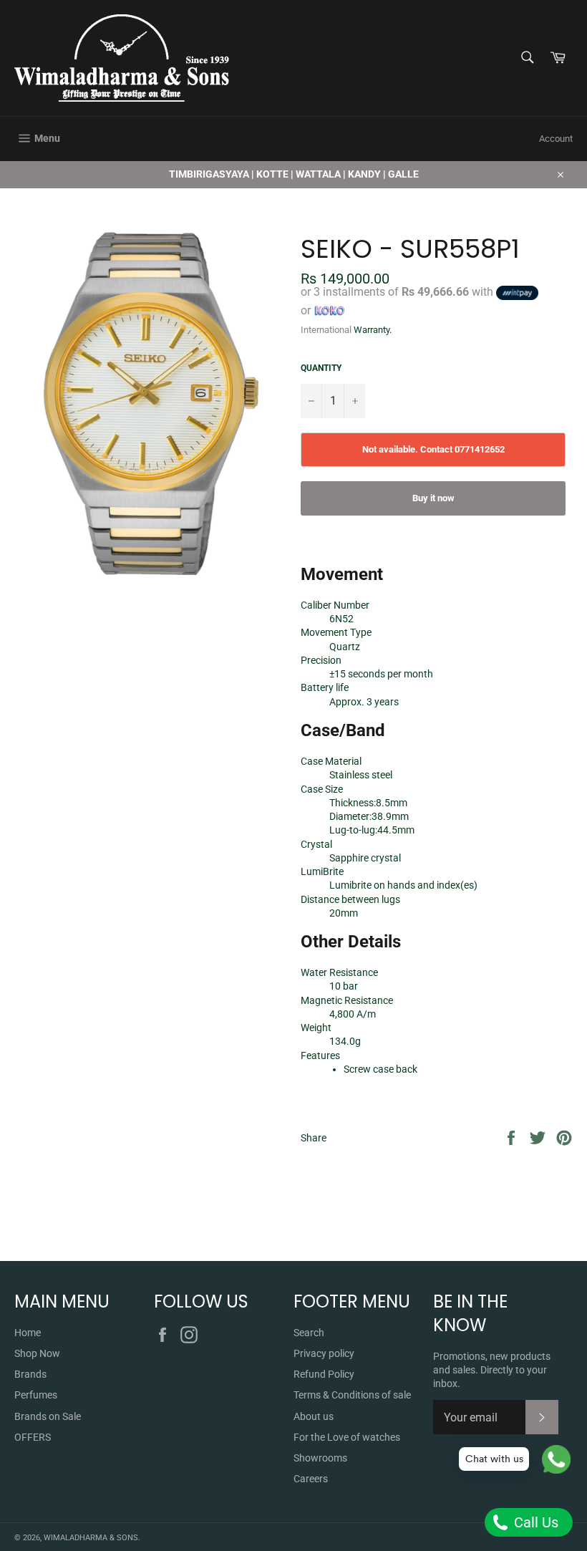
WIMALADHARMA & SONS (91, 1537)
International (326, 329)
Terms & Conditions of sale (352, 1395)
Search (309, 1332)
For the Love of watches (347, 1437)
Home (27, 1332)
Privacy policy (324, 1353)
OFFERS (32, 1437)
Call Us (534, 1522)
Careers (311, 1478)
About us (314, 1416)
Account (556, 138)
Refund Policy (324, 1374)
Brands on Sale (47, 1416)
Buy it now (433, 498)
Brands (30, 1374)
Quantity (321, 368)
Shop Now (37, 1353)
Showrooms (320, 1458)
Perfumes (35, 1395)
